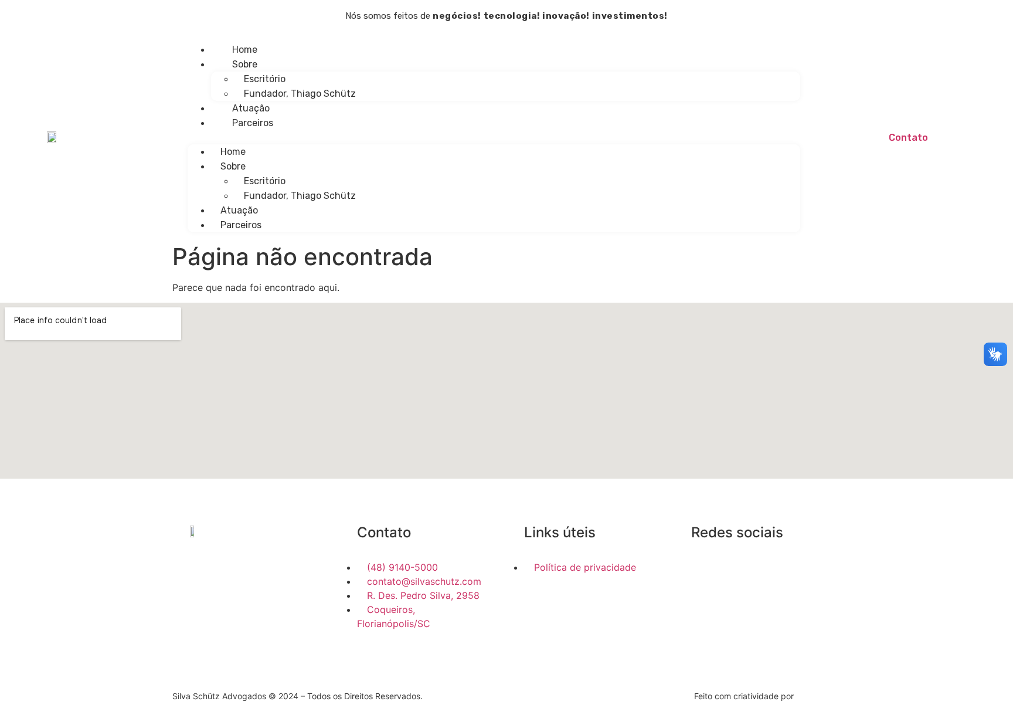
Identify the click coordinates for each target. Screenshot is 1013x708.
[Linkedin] (697, 569)
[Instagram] (718, 569)
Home (244, 49)
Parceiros (252, 122)
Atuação (251, 108)
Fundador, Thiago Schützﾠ (304, 93)
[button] (494, 137)
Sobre (244, 64)
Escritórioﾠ (269, 78)
